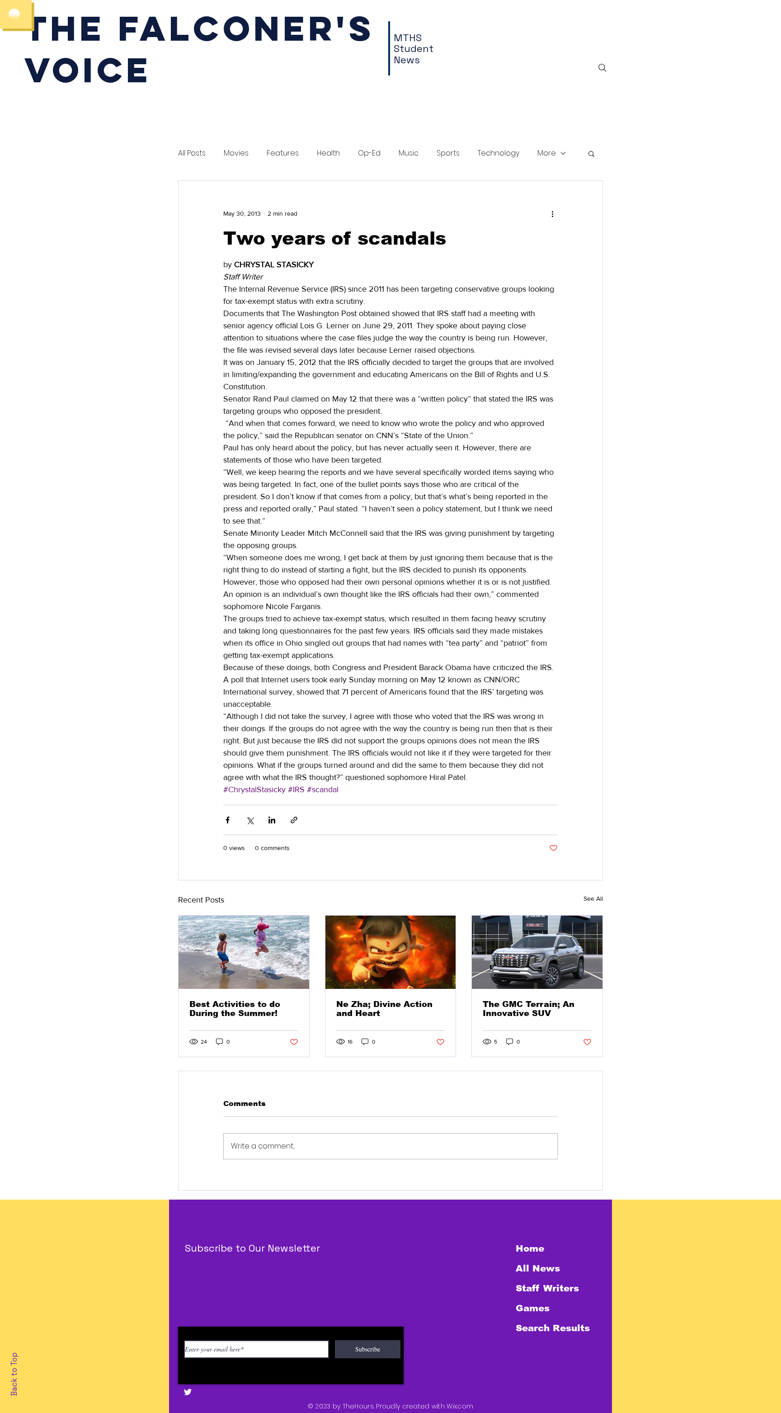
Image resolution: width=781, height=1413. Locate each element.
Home (530, 1248)
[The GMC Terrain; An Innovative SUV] (537, 952)
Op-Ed (369, 153)
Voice (87, 70)
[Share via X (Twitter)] (249, 820)
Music (409, 153)
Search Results (553, 1328)
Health (328, 153)
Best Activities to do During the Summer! (234, 1009)
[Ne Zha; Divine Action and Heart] (390, 952)
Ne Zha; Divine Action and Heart (384, 1009)
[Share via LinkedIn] (272, 820)
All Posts (192, 153)
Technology (498, 153)
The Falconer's (199, 28)
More (546, 153)
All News (538, 1268)
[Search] (602, 67)
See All (593, 898)
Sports (448, 153)
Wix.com (460, 1406)
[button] (591, 153)
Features (283, 153)
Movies (236, 153)
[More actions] (552, 213)
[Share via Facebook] (227, 820)
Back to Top (14, 1374)
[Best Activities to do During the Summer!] (244, 952)
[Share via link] (294, 820)
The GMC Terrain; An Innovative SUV (528, 1009)
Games (533, 1308)
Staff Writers (547, 1288)
